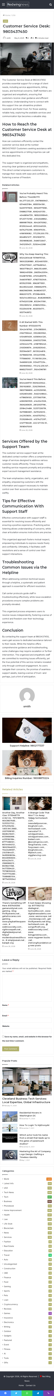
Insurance (8, 1318)
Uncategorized (10, 1264)
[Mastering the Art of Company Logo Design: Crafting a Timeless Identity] (9, 1155)
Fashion (7, 1242)
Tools (6, 1358)
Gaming (7, 1286)
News (6, 1233)
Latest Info (9, 1183)
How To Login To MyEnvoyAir (35, 1125)
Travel (6, 1255)
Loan (6, 1300)
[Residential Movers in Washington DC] (9, 1116)
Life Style (8, 1224)
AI (5, 1353)
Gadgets (7, 1336)
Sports (7, 1291)
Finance (7, 1277)
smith (27, 706)
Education (8, 1250)
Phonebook (9, 1206)
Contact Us (30, 1385)
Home (7, 15)
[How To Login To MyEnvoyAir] (9, 1128)
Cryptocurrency (11, 1304)
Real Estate (9, 1246)
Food (6, 1282)
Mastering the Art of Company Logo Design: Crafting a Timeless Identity (35, 1154)
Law (6, 1219)
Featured (8, 1340)
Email (5, 1015)
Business (8, 1201)
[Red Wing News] (18, 4)
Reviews (7, 1309)
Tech (6, 1197)
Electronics (9, 1322)
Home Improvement (13, 1210)
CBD (6, 1273)
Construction (9, 1268)
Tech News (9, 1192)
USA (14, 15)
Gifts (6, 1362)
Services (8, 1237)
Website (5, 1026)
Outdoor (7, 1331)
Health (7, 1215)
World (6, 1179)
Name (5, 1005)
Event (6, 1345)
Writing (7, 1327)
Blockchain (9, 1228)
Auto (6, 1259)
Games (7, 1313)
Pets (6, 1295)
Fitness (7, 1349)
